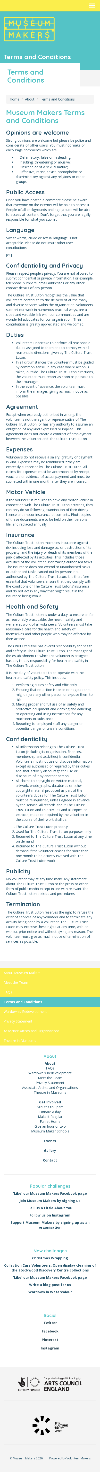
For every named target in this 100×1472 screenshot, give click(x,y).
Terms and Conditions (57, 99)
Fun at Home (50, 1121)
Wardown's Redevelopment (25, 1011)
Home (14, 99)
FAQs (8, 992)
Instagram (50, 1348)
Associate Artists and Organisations (31, 1031)
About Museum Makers (22, 972)
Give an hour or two (50, 1126)
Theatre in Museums (20, 1040)
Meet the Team (16, 982)
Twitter (50, 1322)
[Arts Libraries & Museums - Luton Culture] (50, 1383)
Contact (50, 1160)
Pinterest (50, 1339)
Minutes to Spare (50, 1107)
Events (50, 1141)
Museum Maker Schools (50, 1131)
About (29, 99)
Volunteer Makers (79, 1458)
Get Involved (50, 1102)
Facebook (50, 1331)
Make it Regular (50, 1116)
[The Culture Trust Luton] (50, 1425)
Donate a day (50, 1111)
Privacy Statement (18, 1021)
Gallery (50, 1150)
